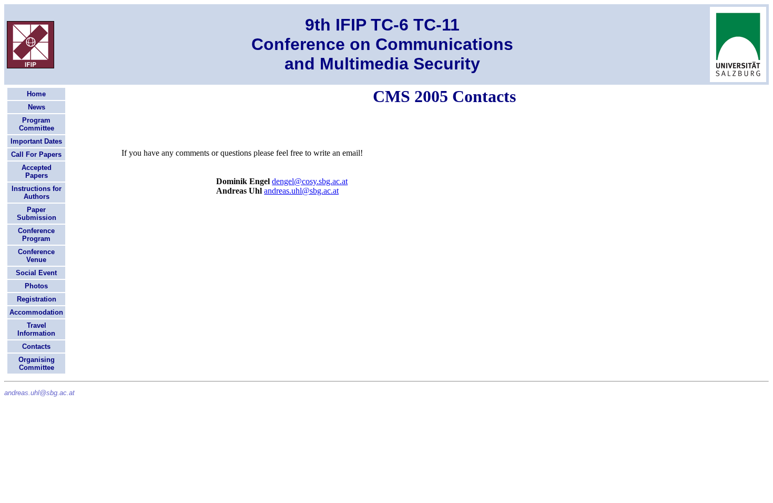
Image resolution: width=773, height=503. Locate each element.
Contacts (36, 346)
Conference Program (36, 235)
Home (36, 94)
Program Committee (36, 124)
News (36, 107)
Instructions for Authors (37, 192)
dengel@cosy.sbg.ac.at (310, 181)
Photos (36, 286)
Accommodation (36, 312)
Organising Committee (36, 363)
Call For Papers (36, 154)
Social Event (36, 273)
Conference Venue (36, 256)
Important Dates (36, 141)
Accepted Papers (37, 171)
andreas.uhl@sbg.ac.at (301, 190)
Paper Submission (36, 214)
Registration (36, 299)
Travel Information (36, 329)
